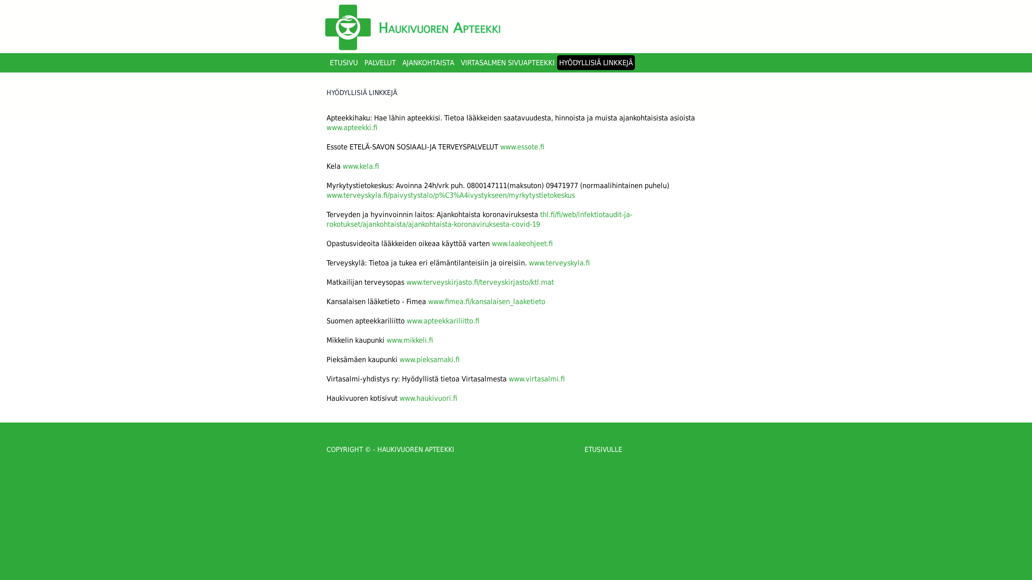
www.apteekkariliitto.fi (443, 321)
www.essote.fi (522, 147)
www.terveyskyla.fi (559, 263)
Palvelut (380, 62)
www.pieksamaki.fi (429, 359)
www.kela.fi (361, 166)
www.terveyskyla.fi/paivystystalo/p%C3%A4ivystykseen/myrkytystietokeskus (451, 195)
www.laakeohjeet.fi (522, 243)
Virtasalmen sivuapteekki (508, 62)
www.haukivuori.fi (428, 398)
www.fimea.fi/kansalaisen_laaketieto (486, 301)
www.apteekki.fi (352, 127)
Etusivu (344, 62)
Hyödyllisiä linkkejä (596, 62)
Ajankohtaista (428, 62)
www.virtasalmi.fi (537, 379)
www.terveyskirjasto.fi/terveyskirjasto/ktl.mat (480, 282)
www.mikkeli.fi (410, 340)
